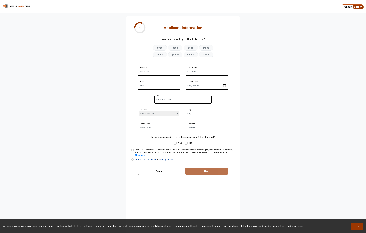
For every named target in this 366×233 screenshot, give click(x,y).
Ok (357, 227)
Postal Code (145, 124)
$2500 (190, 55)
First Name (144, 67)
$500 (175, 48)
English (358, 6)
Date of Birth (193, 81)
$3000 (206, 55)
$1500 (160, 55)
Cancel (159, 171)
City (189, 109)
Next (206, 171)
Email (142, 81)
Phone (159, 95)
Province (144, 109)
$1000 (206, 48)
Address (191, 124)
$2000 (175, 55)
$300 (160, 48)
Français (347, 6)
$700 (190, 48)
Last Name (192, 67)
